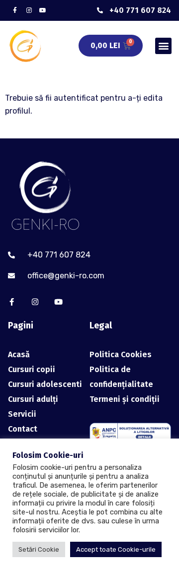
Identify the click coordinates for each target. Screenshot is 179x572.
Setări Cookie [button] (38, 549)
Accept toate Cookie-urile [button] (116, 549)
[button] (163, 46)
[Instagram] (29, 10)
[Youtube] (43, 10)
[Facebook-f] (15, 10)
